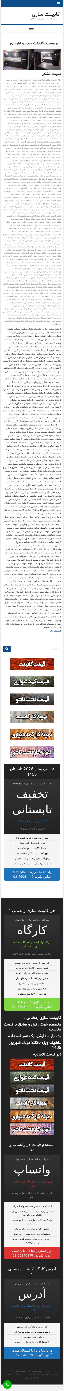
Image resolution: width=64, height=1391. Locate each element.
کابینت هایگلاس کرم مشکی (44, 309)
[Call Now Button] (7, 1384)
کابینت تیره (31, 182)
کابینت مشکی (51, 74)
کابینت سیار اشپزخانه (39, 225)
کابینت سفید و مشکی (31, 222)
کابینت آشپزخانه (50, 160)
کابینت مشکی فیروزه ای (27, 281)
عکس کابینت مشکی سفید (46, 129)
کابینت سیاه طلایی (28, 231)
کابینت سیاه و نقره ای (20, 241)
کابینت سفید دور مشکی (29, 203)
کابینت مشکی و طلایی (34, 290)
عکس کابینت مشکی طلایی (25, 129)
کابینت (13, 157)
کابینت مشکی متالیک (45, 287)
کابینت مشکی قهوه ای (49, 284)
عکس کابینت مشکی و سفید (20, 133)
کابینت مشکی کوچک (33, 284)
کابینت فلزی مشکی (29, 250)
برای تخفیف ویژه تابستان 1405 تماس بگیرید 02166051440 (32, 874)
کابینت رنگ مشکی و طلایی (20, 191)
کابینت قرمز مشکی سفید (41, 256)
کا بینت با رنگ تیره (28, 145)
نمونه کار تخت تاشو (32, 1378)
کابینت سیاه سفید (51, 228)
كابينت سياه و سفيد (18, 142)
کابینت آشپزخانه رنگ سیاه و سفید (44, 163)
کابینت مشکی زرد (29, 275)
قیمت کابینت (16, 136)
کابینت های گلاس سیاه (25, 299)
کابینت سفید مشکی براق (23, 207)
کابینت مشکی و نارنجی (41, 293)
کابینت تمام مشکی (44, 182)
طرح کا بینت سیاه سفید (20, 105)
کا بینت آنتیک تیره (43, 145)
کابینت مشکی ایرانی (19, 265)
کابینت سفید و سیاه (48, 222)
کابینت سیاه (26, 225)
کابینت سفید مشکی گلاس (38, 213)
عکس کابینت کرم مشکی (28, 126)
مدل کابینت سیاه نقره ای (47, 318)
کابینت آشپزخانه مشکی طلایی (38, 167)
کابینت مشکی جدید (29, 268)
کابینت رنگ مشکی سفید (23, 188)
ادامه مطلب (54, 631)
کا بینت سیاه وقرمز (18, 154)
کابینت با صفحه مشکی (42, 176)
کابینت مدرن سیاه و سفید (26, 262)
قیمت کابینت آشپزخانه (42, 139)
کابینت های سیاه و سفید (46, 296)
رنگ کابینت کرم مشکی (47, 95)
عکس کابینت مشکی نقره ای (42, 133)
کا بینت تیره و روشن (15, 148)
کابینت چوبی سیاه (19, 182)
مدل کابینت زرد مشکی (15, 312)
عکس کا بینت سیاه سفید (43, 114)
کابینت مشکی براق (45, 268)
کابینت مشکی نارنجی (29, 287)
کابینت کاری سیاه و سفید (22, 256)
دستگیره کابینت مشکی (47, 92)
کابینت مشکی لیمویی (17, 284)
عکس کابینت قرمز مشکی (47, 126)
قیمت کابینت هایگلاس (45, 142)
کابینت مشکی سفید (34, 278)
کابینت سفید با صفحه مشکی (32, 200)
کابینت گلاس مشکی (21, 259)
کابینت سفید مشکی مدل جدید (25, 216)
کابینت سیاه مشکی (37, 234)
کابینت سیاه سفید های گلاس (47, 231)
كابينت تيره (31, 142)
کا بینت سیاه (42, 151)
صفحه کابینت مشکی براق (47, 102)
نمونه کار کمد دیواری (15, 1375)
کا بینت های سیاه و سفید (25, 157)
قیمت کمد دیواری (20, 1371)
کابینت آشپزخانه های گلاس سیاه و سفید (41, 170)
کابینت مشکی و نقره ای (23, 293)
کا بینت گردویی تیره (43, 157)
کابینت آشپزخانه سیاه (21, 163)
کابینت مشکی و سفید (51, 290)
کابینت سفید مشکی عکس (19, 210)
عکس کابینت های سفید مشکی (33, 136)
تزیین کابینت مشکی (23, 83)
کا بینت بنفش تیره (12, 145)
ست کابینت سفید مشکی (29, 95)
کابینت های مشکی (25, 305)
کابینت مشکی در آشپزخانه (47, 271)
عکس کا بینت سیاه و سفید (22, 114)
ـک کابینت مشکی (39, 80)
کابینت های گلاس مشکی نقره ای (44, 305)
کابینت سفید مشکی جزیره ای (40, 210)
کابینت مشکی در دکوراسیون (26, 271)
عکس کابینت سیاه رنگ (32, 123)
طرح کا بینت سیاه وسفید (36, 108)
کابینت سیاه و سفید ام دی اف (21, 237)
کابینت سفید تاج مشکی (47, 203)
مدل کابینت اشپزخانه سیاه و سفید (37, 312)
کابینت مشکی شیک (18, 278)
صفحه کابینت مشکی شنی (27, 102)
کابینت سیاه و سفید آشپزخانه (44, 237)
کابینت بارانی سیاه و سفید (23, 176)
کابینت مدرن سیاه (44, 262)
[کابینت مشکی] (32, 59)
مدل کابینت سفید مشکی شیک (29, 315)
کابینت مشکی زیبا (49, 278)
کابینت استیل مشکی (17, 170)
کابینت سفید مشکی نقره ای (36, 219)
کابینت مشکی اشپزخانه (36, 265)
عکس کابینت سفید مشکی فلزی (40, 120)
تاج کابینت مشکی (38, 83)
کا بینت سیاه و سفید (50, 154)
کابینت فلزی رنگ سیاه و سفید (28, 247)
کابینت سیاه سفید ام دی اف (32, 228)
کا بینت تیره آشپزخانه (44, 148)
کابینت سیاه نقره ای (22, 234)
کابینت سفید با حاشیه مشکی (22, 197)
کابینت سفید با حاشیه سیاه (45, 197)
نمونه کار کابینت (33, 1375)
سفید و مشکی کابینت (48, 99)
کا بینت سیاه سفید (28, 151)
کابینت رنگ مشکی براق (42, 188)
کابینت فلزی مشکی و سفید (46, 253)
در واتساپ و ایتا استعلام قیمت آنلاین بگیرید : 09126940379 (32, 1253)
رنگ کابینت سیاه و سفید (29, 92)
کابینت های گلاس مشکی (37, 302)
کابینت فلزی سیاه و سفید (46, 250)
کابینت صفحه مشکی (27, 244)
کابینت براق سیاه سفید (38, 179)
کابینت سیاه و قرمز (36, 241)
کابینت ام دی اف (20, 173)
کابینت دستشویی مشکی (25, 185)
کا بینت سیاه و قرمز (33, 154)
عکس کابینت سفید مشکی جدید (34, 117)
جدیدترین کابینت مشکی (42, 89)
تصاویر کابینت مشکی (27, 86)
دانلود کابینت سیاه (24, 89)
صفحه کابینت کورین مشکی (30, 99)
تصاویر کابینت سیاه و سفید (46, 86)
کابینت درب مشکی (42, 185)
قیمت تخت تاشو (51, 1375)
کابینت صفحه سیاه (43, 244)
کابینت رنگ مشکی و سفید (41, 191)
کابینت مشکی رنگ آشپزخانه (47, 275)
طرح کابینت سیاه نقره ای (34, 111)
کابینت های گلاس (30, 296)
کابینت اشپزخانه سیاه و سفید (37, 173)
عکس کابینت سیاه (48, 123)
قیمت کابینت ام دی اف (24, 139)
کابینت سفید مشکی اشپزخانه (45, 207)
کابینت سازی (46, 14)
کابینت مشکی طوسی (44, 281)
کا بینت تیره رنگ (29, 148)
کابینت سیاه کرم (51, 234)
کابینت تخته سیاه (21, 179)
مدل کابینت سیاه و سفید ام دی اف (24, 318)
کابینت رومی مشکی (43, 194)
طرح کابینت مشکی (18, 111)
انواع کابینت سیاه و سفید (22, 80)
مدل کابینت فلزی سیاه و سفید (26, 321)
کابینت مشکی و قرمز (17, 290)
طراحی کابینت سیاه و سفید (40, 105)
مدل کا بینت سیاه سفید (24, 309)
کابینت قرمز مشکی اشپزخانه (24, 253)
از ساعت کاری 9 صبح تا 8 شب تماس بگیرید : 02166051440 (32, 1004)
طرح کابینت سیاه (50, 111)
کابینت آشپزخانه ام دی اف (33, 160)
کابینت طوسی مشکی (48, 247)
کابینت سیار (53, 225)
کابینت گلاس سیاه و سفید (39, 259)
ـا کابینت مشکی (51, 80)
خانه (48, 1371)
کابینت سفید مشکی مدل (46, 216)
